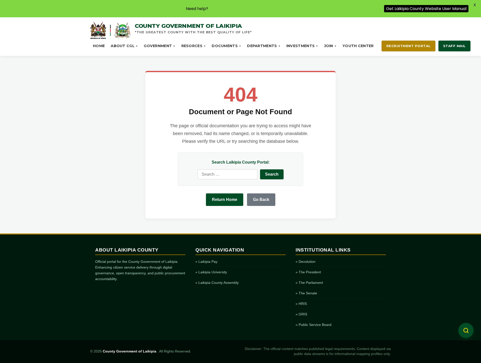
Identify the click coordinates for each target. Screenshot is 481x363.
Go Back (261, 199)
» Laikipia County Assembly (217, 283)
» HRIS (301, 304)
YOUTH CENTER (358, 46)
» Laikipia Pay (206, 262)
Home (99, 46)
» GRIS (301, 314)
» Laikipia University (211, 272)
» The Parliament (309, 283)
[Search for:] (228, 174)
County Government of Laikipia (130, 351)
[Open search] (465, 330)
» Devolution (305, 262)
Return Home (224, 199)
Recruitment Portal (408, 46)
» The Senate (306, 293)
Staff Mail (454, 46)
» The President (308, 272)
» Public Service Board (313, 325)
